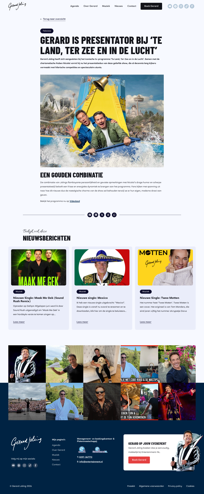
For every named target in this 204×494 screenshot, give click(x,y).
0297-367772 (85, 457)
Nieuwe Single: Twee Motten (159, 298)
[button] (89, 215)
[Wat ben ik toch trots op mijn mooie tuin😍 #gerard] (177, 364)
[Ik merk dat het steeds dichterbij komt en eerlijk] (27, 364)
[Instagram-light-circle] (181, 6)
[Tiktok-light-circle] (186, 6)
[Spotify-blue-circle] (19, 465)
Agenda (74, 6)
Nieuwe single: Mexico (92, 298)
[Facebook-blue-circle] (35, 465)
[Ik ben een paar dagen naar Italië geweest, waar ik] (139, 364)
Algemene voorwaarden (151, 486)
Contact (131, 6)
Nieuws (119, 6)
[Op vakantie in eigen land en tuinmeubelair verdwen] (139, 401)
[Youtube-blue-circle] (13, 465)
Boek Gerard (151, 6)
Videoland (75, 201)
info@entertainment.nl (91, 462)
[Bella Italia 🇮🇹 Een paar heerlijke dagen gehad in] (64, 401)
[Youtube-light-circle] (170, 6)
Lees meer (19, 322)
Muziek (106, 6)
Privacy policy (175, 486)
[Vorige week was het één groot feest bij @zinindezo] (27, 401)
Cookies (190, 486)
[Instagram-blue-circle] (24, 465)
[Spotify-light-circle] (175, 6)
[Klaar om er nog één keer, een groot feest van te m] (177, 401)
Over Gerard (90, 6)
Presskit (131, 486)
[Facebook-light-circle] (192, 6)
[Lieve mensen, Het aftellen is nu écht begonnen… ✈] (64, 364)
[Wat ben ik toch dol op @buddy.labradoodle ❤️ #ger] (102, 364)
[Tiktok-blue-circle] (30, 465)
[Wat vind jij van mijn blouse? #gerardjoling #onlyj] (102, 401)
